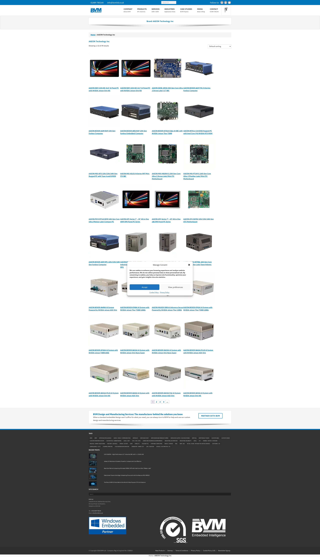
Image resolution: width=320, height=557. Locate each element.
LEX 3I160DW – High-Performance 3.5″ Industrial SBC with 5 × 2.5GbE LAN (124, 454)
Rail (176, 443)
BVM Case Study (144, 438)
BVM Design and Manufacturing (159, 438)
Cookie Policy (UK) (209, 551)
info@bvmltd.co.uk (115, 2)
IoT (200, 440)
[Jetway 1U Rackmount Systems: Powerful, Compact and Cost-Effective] (93, 463)
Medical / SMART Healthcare (97, 443)
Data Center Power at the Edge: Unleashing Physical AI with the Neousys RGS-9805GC (127, 475)
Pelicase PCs (145, 443)
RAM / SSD (182, 443)
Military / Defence (112, 443)
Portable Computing (156, 443)
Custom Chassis (226, 438)
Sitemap (170, 551)
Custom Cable (215, 438)
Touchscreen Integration (122, 446)
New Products (160, 551)
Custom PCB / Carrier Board (113, 440)
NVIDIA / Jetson (124, 443)
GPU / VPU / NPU (136, 440)
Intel (195, 440)
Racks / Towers (169, 443)
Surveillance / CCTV (95, 446)
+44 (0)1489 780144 (96, 510)
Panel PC (137, 443)
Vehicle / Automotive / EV (163, 446)
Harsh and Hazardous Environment (152, 440)
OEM (131, 443)
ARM (96, 438)
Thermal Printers (107, 446)
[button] (189, 265)
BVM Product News (204, 438)
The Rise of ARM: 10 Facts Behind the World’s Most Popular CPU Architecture (125, 482)
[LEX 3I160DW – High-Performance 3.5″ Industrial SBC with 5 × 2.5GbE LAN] (93, 456)
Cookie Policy (154, 292)
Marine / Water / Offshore (210, 440)
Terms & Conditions (182, 551)
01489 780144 (97, 2)
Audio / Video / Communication (122, 438)
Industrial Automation (171, 440)
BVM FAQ (194, 438)
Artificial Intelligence (105, 438)
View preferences (175, 287)
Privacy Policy (164, 292)
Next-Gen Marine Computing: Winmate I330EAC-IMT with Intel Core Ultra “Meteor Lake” (127, 468)
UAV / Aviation (150, 446)
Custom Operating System (97, 440)
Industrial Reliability (185, 440)
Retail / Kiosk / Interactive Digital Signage (198, 443)
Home (93, 35)
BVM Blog (135, 438)
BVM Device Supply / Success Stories (180, 438)
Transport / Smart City (138, 446)
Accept (144, 287)
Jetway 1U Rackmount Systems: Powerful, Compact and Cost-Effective (122, 461)
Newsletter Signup (224, 551)
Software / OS (216, 443)
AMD (91, 438)
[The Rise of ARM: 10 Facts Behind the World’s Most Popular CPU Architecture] (93, 483)
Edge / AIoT (127, 440)
